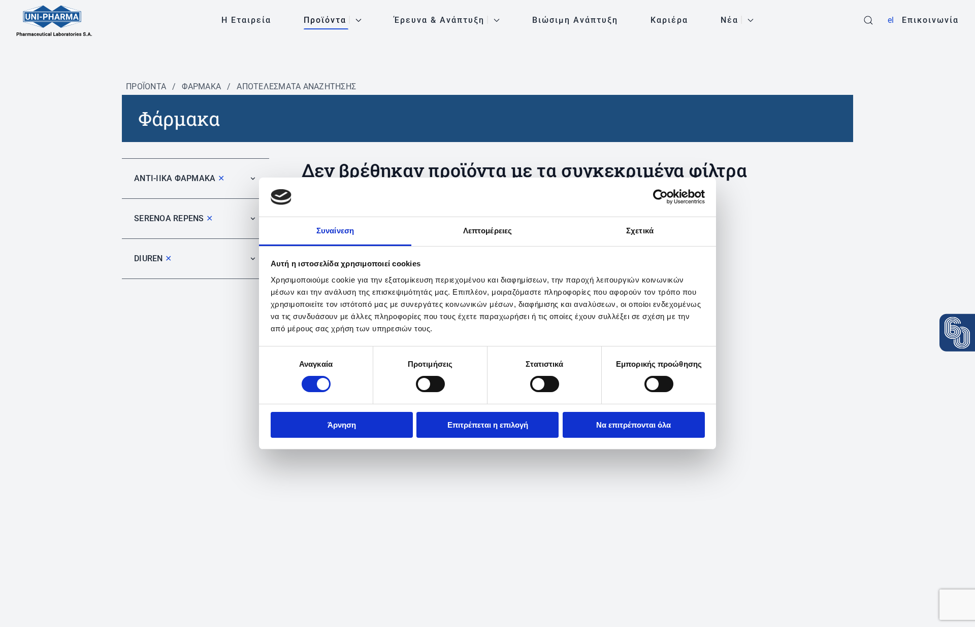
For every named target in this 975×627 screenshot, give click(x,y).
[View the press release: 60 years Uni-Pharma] (957, 333)
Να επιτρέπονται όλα (633, 425)
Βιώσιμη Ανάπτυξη (575, 20)
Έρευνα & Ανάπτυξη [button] (439, 20)
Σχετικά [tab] (640, 230)
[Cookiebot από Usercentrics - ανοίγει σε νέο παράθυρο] (660, 196)
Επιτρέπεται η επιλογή (487, 425)
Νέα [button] (729, 20)
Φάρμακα (201, 86)
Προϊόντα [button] (325, 20)
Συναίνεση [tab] (335, 230)
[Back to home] (54, 20)
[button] (868, 20)
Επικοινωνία (930, 20)
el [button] (891, 20)
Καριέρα (669, 20)
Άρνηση (342, 425)
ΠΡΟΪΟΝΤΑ (146, 86)
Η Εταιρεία (246, 20)
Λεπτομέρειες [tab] (487, 230)
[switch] (430, 384)
